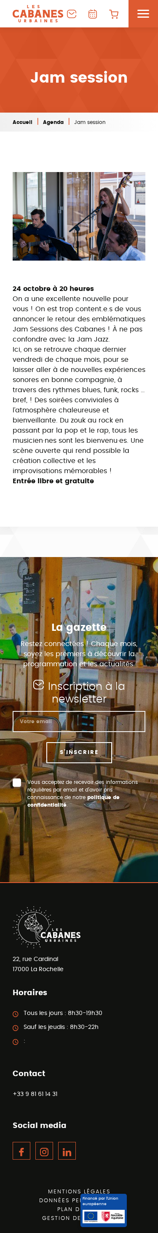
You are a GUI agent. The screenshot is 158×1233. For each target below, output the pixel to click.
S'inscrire (79, 752)
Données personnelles (79, 1200)
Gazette (92, 13)
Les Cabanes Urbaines (38, 13)
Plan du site (79, 1209)
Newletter (71, 13)
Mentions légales (79, 1192)
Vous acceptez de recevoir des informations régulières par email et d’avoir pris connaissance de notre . (82, 794)
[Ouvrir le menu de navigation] (143, 13)
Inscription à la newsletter (86, 693)
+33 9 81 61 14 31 (35, 1094)
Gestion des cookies (79, 1218)
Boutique (113, 13)
